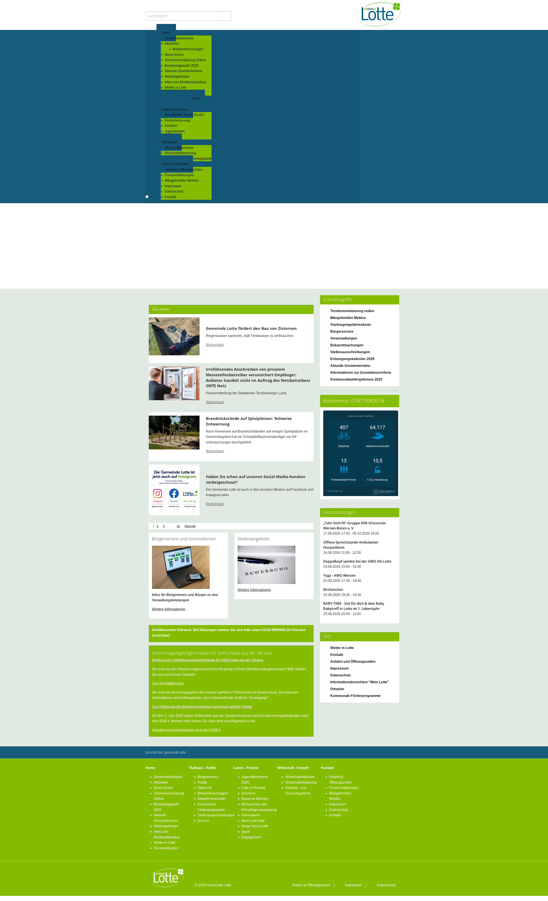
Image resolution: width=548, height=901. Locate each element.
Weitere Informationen (168, 609)
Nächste (190, 526)
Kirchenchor (333, 589)
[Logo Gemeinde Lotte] (378, 14)
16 (178, 526)
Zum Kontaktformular (168, 683)
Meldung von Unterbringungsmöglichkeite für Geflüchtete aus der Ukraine (207, 660)
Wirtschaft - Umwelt (292, 768)
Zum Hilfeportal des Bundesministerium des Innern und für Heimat (202, 706)
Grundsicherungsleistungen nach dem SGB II (186, 730)
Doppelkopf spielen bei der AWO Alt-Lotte (357, 561)
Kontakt (327, 768)
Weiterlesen (215, 344)
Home (150, 768)
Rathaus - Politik (202, 768)
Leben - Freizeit (245, 768)
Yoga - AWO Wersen (339, 575)
